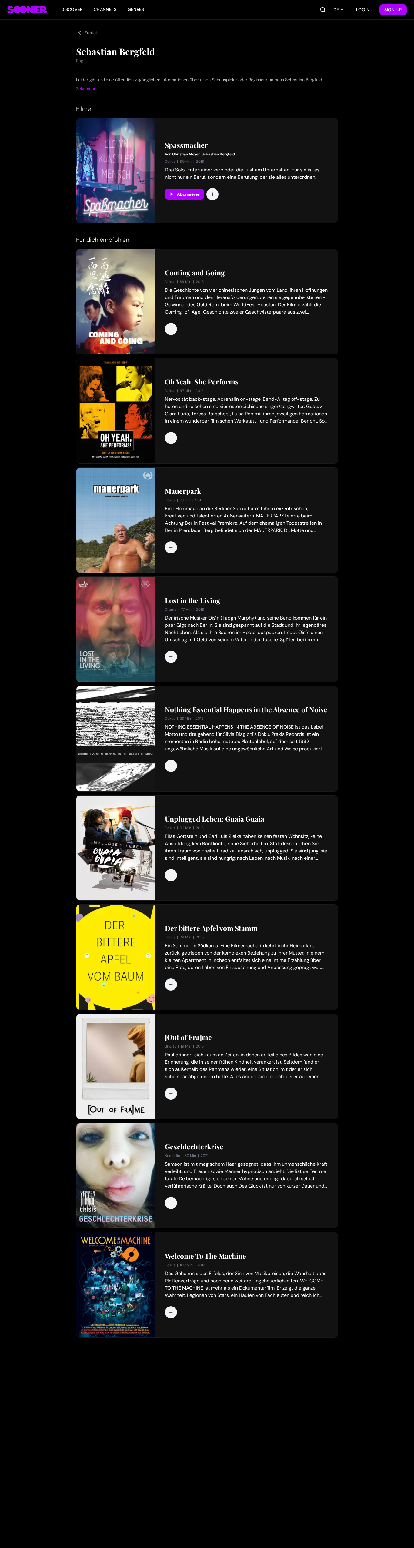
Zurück (91, 32)
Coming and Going (195, 272)
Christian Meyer (186, 154)
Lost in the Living (192, 600)
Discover (72, 9)
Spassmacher (186, 145)
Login (363, 9)
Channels (105, 9)
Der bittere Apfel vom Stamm (211, 928)
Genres (136, 9)
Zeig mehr (85, 88)
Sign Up (393, 9)
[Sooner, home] (27, 10)
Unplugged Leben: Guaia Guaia (214, 819)
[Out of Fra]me (188, 1037)
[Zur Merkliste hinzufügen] (212, 194)
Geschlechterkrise (194, 1146)
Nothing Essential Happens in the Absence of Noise (246, 709)
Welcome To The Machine (205, 1256)
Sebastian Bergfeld (218, 154)
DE (336, 9)
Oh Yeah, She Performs (202, 381)
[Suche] (323, 10)
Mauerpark (183, 491)
